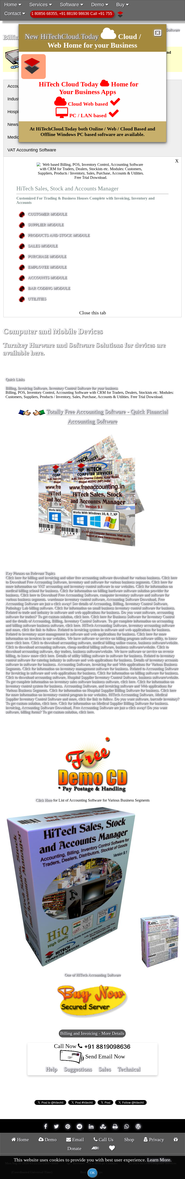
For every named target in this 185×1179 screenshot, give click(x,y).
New (32, 36)
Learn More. (159, 1159)
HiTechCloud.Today (69, 36)
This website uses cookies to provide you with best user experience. (93, 1166)
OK (92, 1173)
